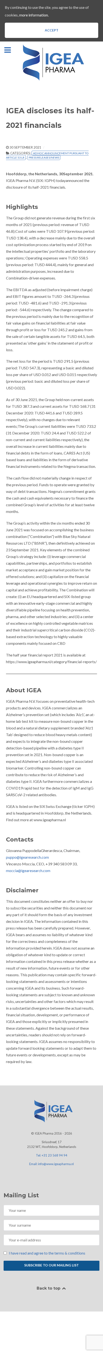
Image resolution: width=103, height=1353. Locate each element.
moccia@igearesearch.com (28, 870)
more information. (34, 15)
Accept (51, 30)
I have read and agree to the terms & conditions (47, 1253)
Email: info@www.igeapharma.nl (51, 1164)
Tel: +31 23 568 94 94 (51, 1155)
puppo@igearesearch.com (27, 857)
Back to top (49, 1288)
